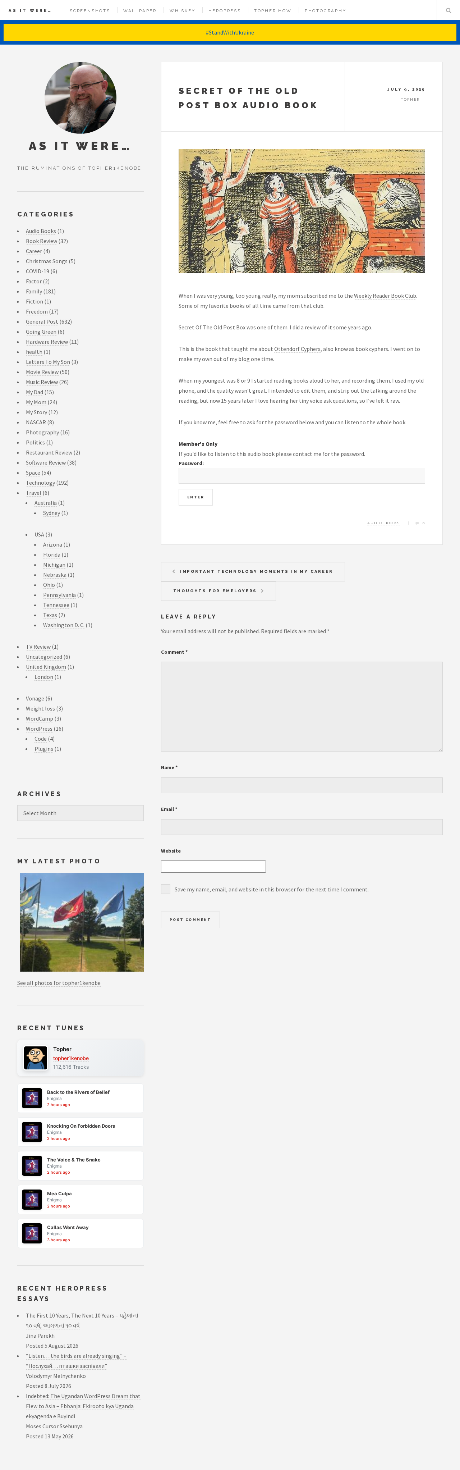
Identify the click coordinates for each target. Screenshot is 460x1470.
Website (171, 851)
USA (39, 534)
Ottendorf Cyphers (297, 348)
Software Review (46, 462)
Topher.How (273, 10)
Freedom (37, 311)
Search (448, 10)
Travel (33, 492)
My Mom (36, 402)
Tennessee (56, 604)
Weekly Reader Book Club (385, 295)
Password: (191, 463)
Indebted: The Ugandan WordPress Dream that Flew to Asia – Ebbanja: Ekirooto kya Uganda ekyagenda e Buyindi (83, 1406)
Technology (40, 482)
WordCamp (39, 718)
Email (169, 809)
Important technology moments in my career (256, 571)
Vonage (35, 698)
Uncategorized (44, 656)
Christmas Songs (47, 261)
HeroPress (224, 10)
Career (34, 251)
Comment (174, 652)
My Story (36, 412)
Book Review (41, 241)
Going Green (41, 331)
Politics (35, 442)
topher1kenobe (71, 1058)
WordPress (39, 728)
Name (169, 767)
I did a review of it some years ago (330, 327)
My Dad (34, 392)
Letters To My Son (48, 361)
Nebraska (54, 574)
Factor (34, 281)
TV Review (38, 646)
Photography (325, 10)
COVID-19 (37, 271)
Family (34, 291)
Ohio (49, 584)
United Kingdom (46, 666)
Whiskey (183, 10)
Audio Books (383, 523)
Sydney (51, 512)
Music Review (42, 381)
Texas (50, 614)
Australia (45, 502)
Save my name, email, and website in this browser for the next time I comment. (272, 889)
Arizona (52, 544)
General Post (42, 321)
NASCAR (36, 422)
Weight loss (40, 708)
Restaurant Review (49, 452)
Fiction (34, 301)
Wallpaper (140, 10)
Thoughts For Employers (215, 590)
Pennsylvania (59, 594)
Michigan (54, 564)
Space (33, 472)
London (43, 676)
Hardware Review (47, 341)
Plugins (43, 748)
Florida (51, 554)
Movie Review (42, 371)
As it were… (30, 10)
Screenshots (90, 10)
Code (40, 738)
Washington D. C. (63, 625)
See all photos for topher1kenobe (59, 982)
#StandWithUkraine (230, 32)
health (34, 351)
